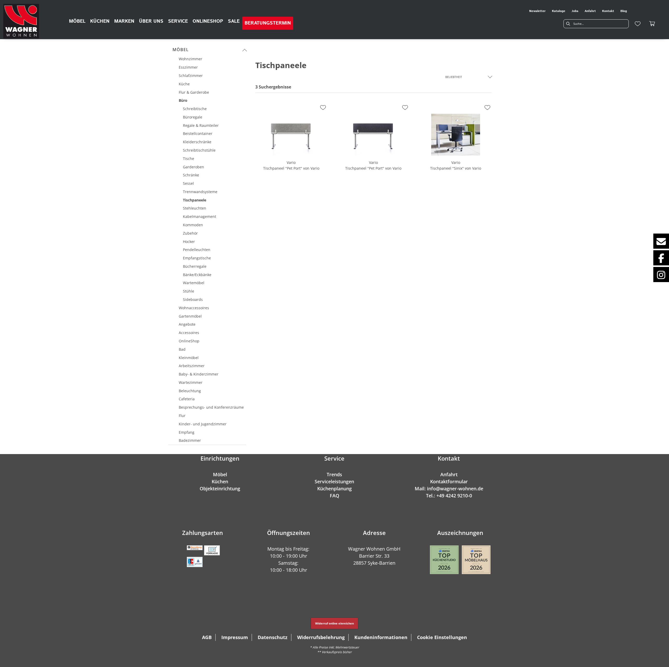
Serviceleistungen (334, 481)
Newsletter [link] (537, 11)
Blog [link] (623, 11)
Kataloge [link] (558, 11)
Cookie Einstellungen (442, 637)
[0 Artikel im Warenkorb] (652, 24)
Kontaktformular (449, 481)
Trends (334, 474)
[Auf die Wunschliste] (323, 107)
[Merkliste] (637, 24)
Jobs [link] (575, 11)
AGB (207, 637)
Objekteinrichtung (220, 488)
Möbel (180, 49)
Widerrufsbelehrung (321, 637)
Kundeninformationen (380, 637)
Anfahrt (449, 474)
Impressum (234, 637)
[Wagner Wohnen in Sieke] (21, 21)
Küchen (220, 481)
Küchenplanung (334, 488)
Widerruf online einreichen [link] (334, 623)
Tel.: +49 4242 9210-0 (449, 495)
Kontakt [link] (608, 11)
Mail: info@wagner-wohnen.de (449, 488)
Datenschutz (272, 637)
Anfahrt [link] (590, 11)
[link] (77, 21)
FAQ (334, 495)
